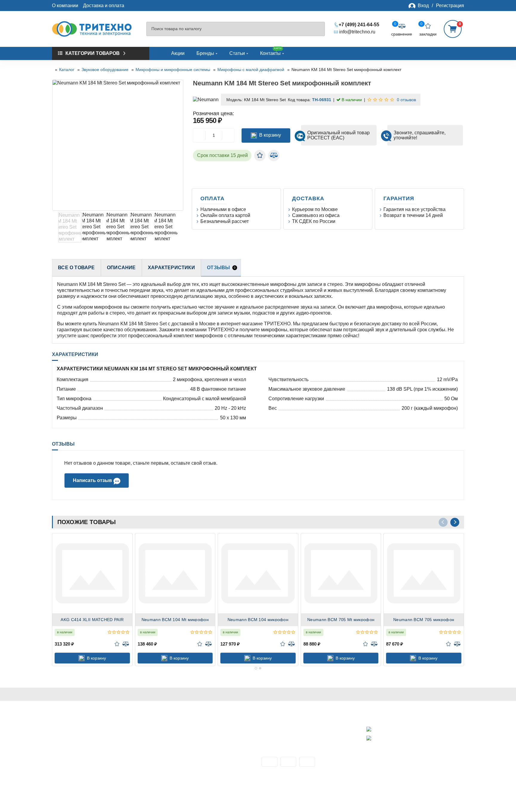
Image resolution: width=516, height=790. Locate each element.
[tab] (256, 668)
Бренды (205, 53)
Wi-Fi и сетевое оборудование (190, 735)
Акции (178, 53)
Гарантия (399, 198)
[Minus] (199, 135)
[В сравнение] (274, 155)
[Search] (317, 29)
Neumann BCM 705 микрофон (423, 620)
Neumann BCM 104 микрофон (258, 620)
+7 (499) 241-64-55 (359, 24)
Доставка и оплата (103, 5)
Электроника (171, 742)
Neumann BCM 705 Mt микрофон (340, 620)
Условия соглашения (75, 748)
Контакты (271, 51)
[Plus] (228, 135)
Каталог (66, 69)
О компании (65, 5)
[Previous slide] (57, 145)
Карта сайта (65, 761)
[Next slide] (179, 145)
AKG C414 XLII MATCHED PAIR (92, 620)
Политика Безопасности (78, 742)
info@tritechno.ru (357, 31)
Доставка (309, 198)
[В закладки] (259, 155)
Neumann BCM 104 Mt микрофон (175, 620)
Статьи (237, 53)
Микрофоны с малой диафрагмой (250, 69)
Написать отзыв (92, 480)
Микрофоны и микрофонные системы (173, 69)
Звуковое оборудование (105, 69)
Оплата (213, 198)
